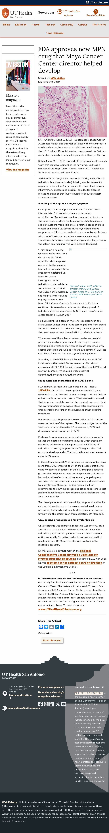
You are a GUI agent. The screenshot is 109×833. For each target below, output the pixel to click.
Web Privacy (9, 802)
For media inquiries (50, 687)
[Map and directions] (5, 693)
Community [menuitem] (66, 24)
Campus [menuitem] (82, 24)
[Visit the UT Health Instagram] (46, 705)
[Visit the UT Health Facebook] (40, 705)
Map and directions (20, 695)
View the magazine (17, 169)
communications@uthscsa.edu (21, 708)
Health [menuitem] (35, 24)
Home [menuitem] (6, 24)
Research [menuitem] (50, 24)
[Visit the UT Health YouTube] (63, 705)
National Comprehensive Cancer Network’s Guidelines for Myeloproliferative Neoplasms (68, 555)
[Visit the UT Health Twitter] (57, 705)
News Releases (52, 640)
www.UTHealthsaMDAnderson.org (59, 609)
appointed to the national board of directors (74, 562)
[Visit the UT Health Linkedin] (51, 705)
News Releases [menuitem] (55, 33)
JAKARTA (44, 390)
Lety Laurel (58, 78)
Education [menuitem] (20, 24)
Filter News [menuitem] (99, 24)
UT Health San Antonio (89, 693)
